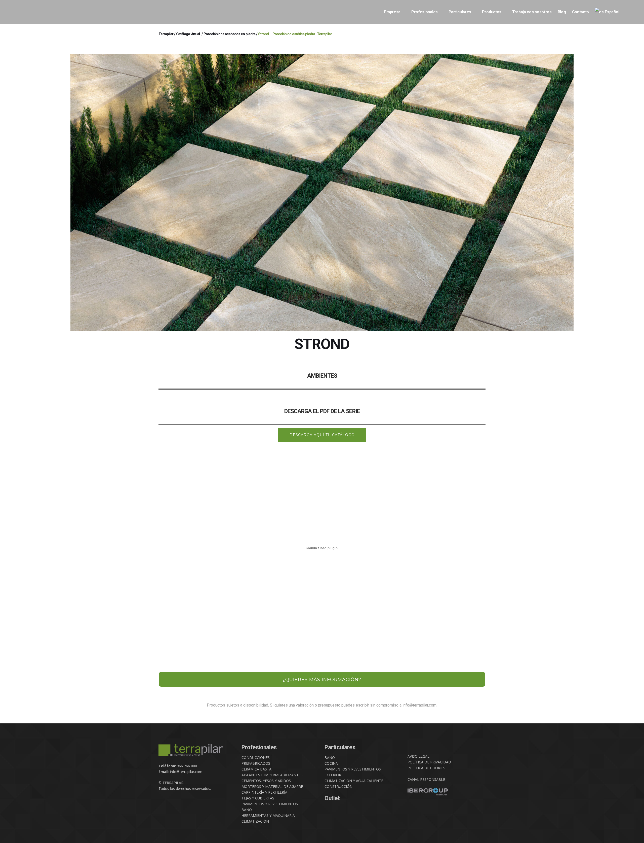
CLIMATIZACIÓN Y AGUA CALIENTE (354, 780)
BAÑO (247, 809)
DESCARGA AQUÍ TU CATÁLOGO (322, 435)
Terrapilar (165, 34)
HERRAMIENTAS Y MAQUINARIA (268, 815)
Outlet (332, 798)
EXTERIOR (333, 774)
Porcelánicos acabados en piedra (229, 34)
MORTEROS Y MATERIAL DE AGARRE (272, 786)
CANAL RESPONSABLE (426, 779)
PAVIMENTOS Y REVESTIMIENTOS (270, 803)
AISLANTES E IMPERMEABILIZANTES (272, 774)
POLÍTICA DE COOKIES (426, 767)
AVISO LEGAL (418, 756)
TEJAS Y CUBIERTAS (258, 798)
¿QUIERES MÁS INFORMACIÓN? (322, 679)
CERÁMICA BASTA (256, 769)
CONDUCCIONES (256, 757)
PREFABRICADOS (256, 763)
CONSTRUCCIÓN (338, 786)
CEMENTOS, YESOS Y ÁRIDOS (266, 780)
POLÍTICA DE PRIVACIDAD (429, 762)
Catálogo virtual (188, 34)
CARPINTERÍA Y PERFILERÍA (264, 792)
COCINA (331, 763)
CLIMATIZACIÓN (255, 821)
